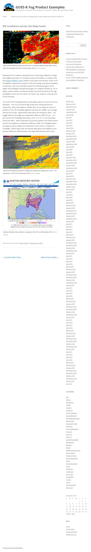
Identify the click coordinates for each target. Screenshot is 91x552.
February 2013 (71, 365)
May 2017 (69, 229)
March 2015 (70, 299)
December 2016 (71, 243)
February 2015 (71, 301)
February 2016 (71, 269)
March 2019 (70, 176)
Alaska (68, 400)
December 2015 (71, 275)
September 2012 (71, 379)
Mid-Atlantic (70, 442)
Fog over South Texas (12, 257)
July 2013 (69, 352)
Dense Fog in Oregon (49, 257)
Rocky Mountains (72, 464)
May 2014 (69, 325)
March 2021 (70, 128)
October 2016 (70, 248)
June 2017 (69, 227)
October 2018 (70, 187)
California (69, 410)
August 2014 (70, 317)
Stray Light (69, 474)
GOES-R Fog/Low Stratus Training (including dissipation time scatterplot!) (37, 17)
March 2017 (70, 235)
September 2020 (71, 144)
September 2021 (71, 112)
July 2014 (69, 320)
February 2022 (71, 104)
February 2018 (71, 205)
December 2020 (71, 136)
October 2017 (70, 216)
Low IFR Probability (72, 440)
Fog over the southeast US (75, 67)
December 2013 (71, 339)
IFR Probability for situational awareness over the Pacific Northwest (75, 72)
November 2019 (71, 163)
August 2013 (70, 349)
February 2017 (71, 237)
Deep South (23, 243)
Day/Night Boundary (73, 418)
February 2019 (71, 179)
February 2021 (71, 131)
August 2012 (70, 381)
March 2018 (70, 203)
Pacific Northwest (72, 458)
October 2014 (70, 312)
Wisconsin (69, 488)
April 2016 (69, 264)
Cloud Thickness (71, 413)
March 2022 (70, 101)
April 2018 (69, 200)
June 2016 (69, 259)
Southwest (69, 472)
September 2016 (71, 251)
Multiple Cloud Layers (73, 450)
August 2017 (70, 221)
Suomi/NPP (70, 477)
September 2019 (71, 168)
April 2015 (69, 296)
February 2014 (71, 333)
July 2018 (69, 192)
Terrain (68, 480)
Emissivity (69, 426)
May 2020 (69, 152)
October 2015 (70, 280)
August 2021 (70, 115)
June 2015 (69, 291)
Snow (68, 466)
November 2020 (71, 139)
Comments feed (71, 532)
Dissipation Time (71, 424)
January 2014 (70, 336)
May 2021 (69, 123)
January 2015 (70, 304)
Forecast (69, 432)
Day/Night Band (71, 416)
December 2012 (71, 371)
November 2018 (71, 184)
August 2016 (70, 253)
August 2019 (70, 171)
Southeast (69, 469)
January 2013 (70, 368)
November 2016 (71, 245)
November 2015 (71, 277)
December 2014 (71, 307)
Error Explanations (72, 429)
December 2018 (71, 181)
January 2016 (70, 272)
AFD (67, 397)
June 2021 (69, 120)
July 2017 (69, 224)
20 (73, 509)
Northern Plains (71, 456)
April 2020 (69, 155)
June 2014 (69, 323)
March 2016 (70, 267)
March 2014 (70, 331)
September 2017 (71, 219)
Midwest (69, 445)
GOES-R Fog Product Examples (40, 7)
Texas (68, 482)
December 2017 (71, 211)
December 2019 (71, 160)
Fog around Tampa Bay (74, 64)
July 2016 (69, 256)
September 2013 (71, 347)
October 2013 (70, 344)
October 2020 (70, 141)
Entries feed (70, 529)
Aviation (68, 408)
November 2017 (71, 213)
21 (76, 509)
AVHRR (68, 405)
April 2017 (69, 232)
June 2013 (69, 355)
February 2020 (71, 157)
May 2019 (69, 173)
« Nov (68, 514)
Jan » (73, 514)
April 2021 (69, 125)
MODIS (68, 448)
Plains (68, 461)
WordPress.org (71, 535)
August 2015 (70, 285)
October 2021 (70, 109)
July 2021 (69, 117)
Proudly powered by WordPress (13, 548)
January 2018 (70, 208)
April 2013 (69, 360)
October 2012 (70, 376)
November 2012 (71, 373)
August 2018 (70, 189)
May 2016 (69, 261)
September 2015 (71, 283)
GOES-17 (69, 437)
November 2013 (71, 341)
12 (70, 506)
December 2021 (71, 107)
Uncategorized (71, 485)
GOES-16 (69, 434)
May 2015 (69, 293)
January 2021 (70, 133)
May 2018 (69, 197)
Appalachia (70, 402)
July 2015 (69, 288)
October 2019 (70, 165)
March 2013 (70, 363)
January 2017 (70, 240)
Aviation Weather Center (14, 81)
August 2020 (70, 147)
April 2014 (69, 328)
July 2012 (69, 384)
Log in (68, 527)
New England (70, 453)
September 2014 (71, 315)
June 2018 (69, 195)
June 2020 (69, 149)
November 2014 (71, 309)
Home (5, 17)
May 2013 (69, 357)
